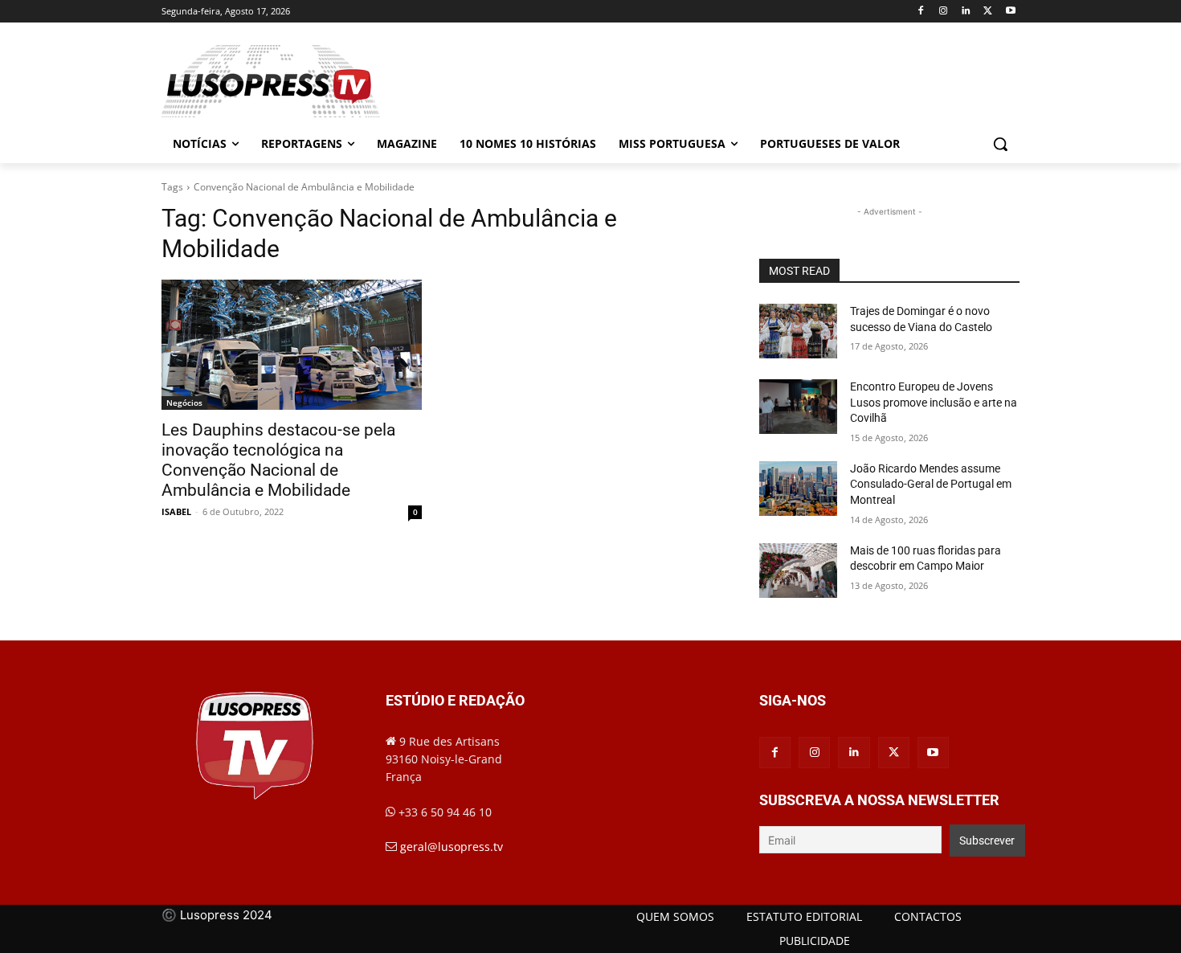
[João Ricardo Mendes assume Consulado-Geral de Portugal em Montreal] (798, 488)
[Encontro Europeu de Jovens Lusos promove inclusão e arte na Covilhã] (798, 406)
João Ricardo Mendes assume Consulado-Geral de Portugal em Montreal (930, 484)
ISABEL (176, 511)
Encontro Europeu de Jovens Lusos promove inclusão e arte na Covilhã (933, 402)
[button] (1000, 144)
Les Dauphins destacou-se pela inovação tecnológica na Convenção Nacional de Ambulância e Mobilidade (278, 460)
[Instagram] (943, 11)
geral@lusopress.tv (451, 846)
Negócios (184, 402)
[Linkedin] (966, 11)
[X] (988, 11)
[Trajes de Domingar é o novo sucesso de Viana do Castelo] (798, 331)
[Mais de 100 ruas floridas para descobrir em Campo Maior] (798, 570)
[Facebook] (921, 11)
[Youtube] (1010, 11)
